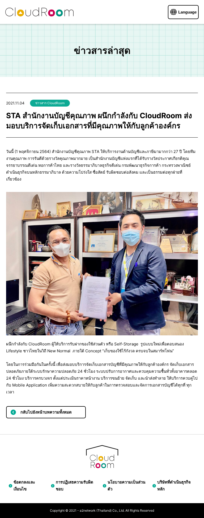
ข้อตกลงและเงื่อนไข (24, 485)
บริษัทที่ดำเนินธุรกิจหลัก (174, 485)
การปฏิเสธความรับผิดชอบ (74, 485)
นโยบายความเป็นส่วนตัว (126, 485)
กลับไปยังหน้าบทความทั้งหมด (46, 412)
